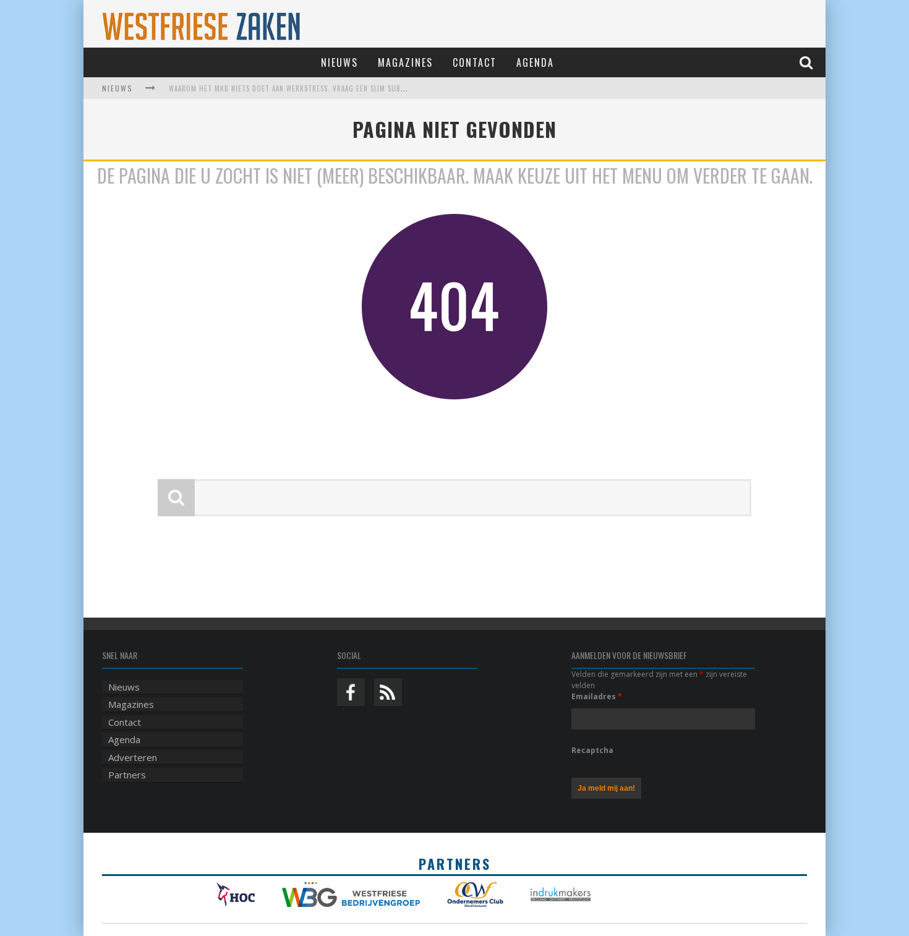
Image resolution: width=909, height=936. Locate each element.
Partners (127, 774)
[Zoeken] (807, 62)
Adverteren (132, 757)
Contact (475, 62)
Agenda (535, 62)
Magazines (405, 62)
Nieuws (339, 62)
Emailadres (596, 696)
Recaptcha (592, 750)
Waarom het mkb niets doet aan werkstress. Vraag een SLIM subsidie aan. (301, 88)
